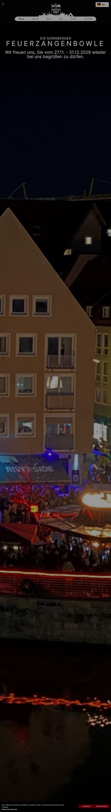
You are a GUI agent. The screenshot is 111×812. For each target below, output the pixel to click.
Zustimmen (86, 806)
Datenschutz (6, 809)
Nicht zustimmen (101, 806)
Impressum (13, 809)
